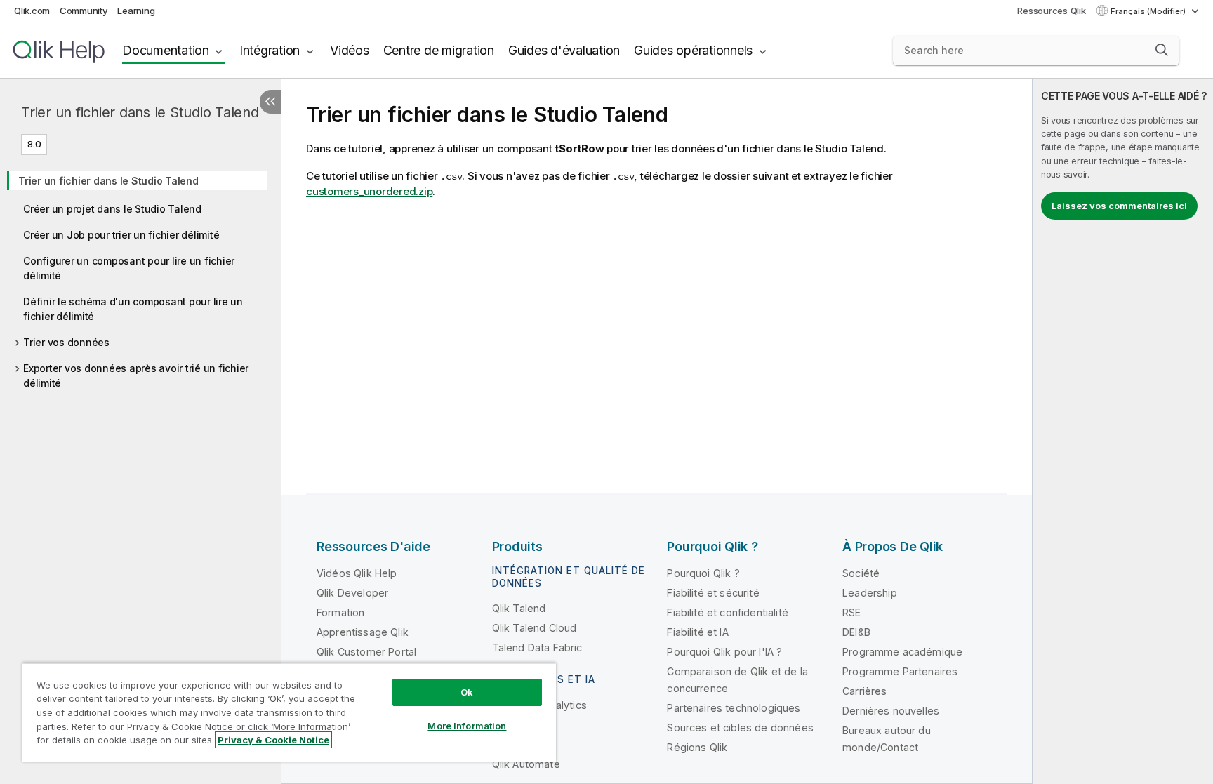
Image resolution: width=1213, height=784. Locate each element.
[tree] (140, 277)
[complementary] (1123, 431)
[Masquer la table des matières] (270, 102)
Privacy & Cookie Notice (273, 739)
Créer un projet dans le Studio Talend (112, 209)
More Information (466, 725)
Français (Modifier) (1149, 11)
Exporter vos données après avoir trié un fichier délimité (135, 375)
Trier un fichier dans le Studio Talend (140, 112)
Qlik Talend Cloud (534, 628)
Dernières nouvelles (890, 711)
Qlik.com (32, 10)
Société (861, 573)
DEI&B (856, 632)
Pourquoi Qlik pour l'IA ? (724, 652)
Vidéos (349, 50)
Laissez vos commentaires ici (1119, 205)
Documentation (165, 50)
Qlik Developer (352, 593)
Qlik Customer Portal (366, 652)
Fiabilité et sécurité (713, 593)
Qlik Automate (526, 764)
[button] (1161, 50)
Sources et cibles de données (740, 727)
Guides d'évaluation (564, 50)
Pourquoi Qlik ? (703, 573)
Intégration (269, 50)
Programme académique (902, 652)
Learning (135, 10)
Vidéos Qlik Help (357, 573)
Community (84, 10)
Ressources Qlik (1051, 10)
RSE (851, 612)
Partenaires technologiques (733, 708)
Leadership (869, 593)
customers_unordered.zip (369, 191)
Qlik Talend (519, 608)
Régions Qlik (697, 747)
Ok (466, 692)
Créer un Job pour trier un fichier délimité (121, 235)
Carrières (864, 691)
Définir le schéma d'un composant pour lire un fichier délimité (133, 308)
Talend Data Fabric (537, 647)
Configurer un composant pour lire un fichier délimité (128, 268)
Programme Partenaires (899, 671)
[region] (289, 712)
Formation (340, 612)
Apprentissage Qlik (363, 632)
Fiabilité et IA (697, 632)
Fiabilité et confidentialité (727, 612)
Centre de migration (438, 50)
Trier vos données (66, 342)
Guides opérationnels (693, 50)
